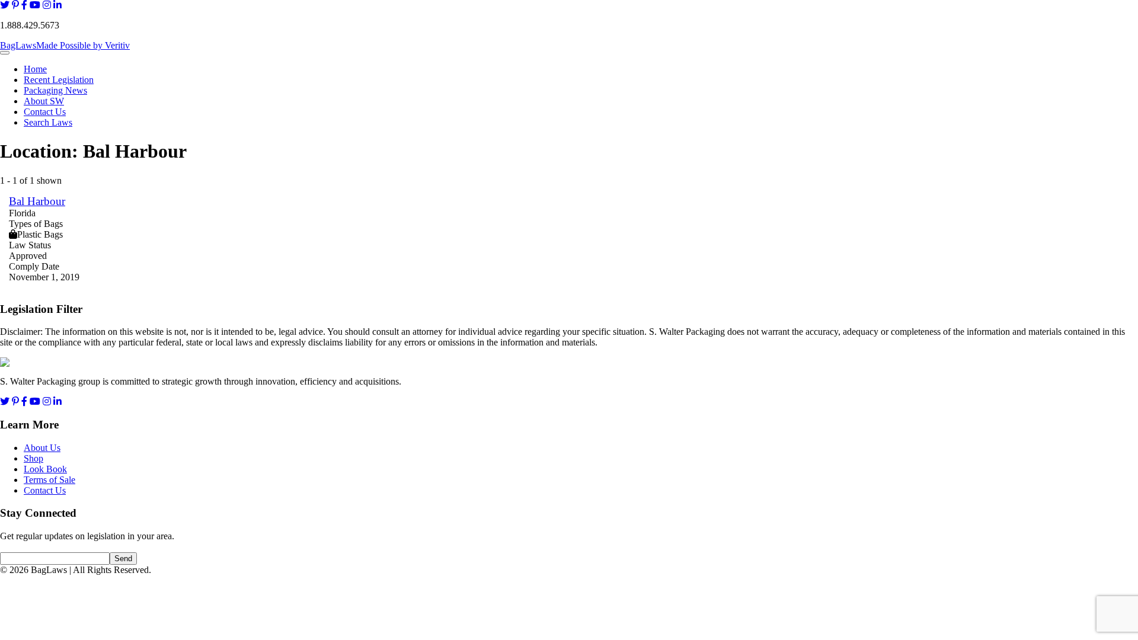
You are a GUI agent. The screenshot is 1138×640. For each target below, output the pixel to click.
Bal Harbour (37, 201)
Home (35, 69)
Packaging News (55, 90)
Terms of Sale (49, 480)
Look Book (45, 469)
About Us (42, 448)
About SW (44, 101)
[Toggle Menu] (4, 53)
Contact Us (45, 112)
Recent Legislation (59, 80)
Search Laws (48, 122)
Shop (33, 458)
